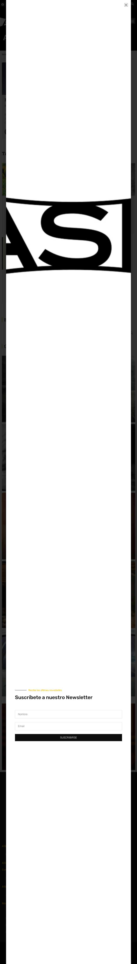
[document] (68, 482)
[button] (126, 5)
